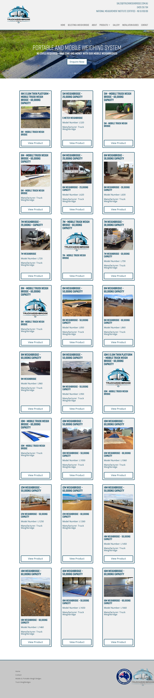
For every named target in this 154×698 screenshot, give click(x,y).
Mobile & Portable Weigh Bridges (28, 679)
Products (103, 25)
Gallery (116, 25)
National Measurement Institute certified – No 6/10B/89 (122, 11)
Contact (144, 25)
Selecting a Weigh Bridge (78, 25)
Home (63, 25)
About (94, 25)
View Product (35, 143)
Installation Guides (130, 25)
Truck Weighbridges (23, 682)
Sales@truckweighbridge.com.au (132, 3)
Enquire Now (77, 61)
